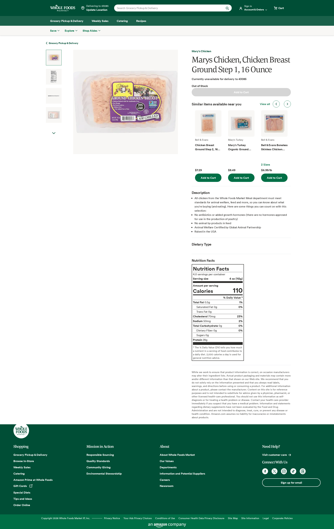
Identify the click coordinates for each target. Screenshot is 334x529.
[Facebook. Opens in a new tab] (265, 471)
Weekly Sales (21, 467)
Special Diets (21, 492)
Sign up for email (291, 482)
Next (53, 133)
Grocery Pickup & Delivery (30, 455)
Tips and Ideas (22, 499)
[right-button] (287, 104)
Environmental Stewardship (104, 473)
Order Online (21, 505)
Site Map (233, 518)
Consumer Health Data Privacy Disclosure (201, 518)
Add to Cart (241, 92)
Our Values (167, 461)
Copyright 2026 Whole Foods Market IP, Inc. (65, 518)
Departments (168, 467)
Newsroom (166, 486)
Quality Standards (98, 461)
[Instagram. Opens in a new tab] (284, 471)
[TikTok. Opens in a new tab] (293, 471)
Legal (266, 518)
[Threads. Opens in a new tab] (303, 471)
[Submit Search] (227, 8)
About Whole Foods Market (177, 455)
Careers (165, 480)
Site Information (250, 518)
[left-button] (276, 104)
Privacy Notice (112, 518)
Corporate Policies (282, 518)
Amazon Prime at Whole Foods (33, 480)
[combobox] (167, 8)
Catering (19, 473)
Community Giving (98, 467)
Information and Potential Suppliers (182, 473)
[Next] (116, 102)
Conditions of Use (165, 518)
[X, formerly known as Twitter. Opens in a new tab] (274, 471)
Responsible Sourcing (100, 455)
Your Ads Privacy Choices (138, 518)
